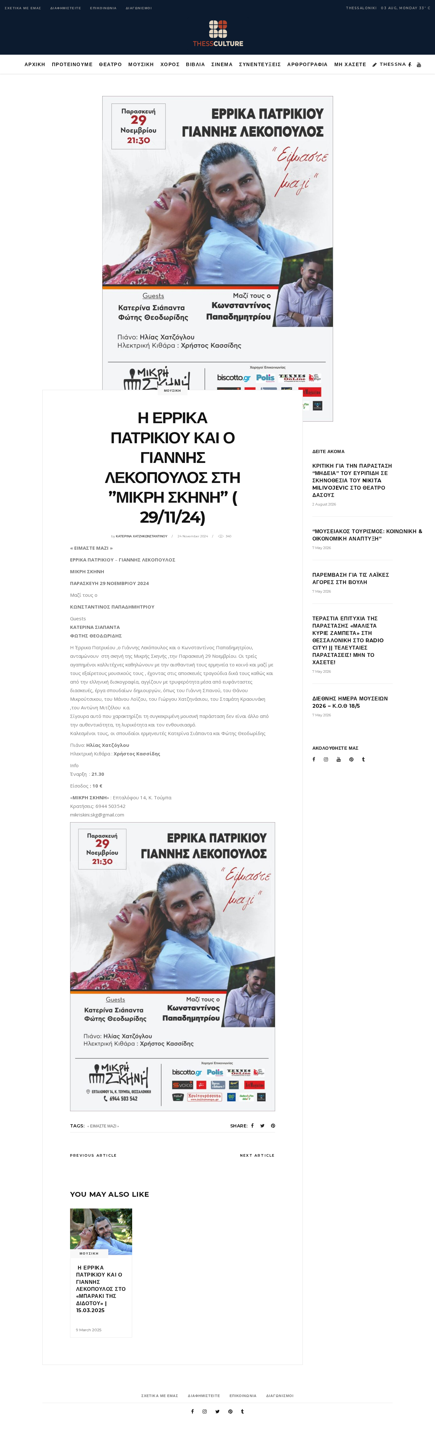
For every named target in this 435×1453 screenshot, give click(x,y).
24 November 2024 (193, 536)
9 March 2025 (88, 1329)
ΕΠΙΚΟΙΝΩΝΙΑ (103, 8)
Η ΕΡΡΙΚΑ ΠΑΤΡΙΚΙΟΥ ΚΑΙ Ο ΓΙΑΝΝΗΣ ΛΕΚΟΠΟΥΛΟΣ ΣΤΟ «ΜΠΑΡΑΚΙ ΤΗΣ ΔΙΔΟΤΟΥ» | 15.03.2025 (101, 1289)
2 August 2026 (324, 504)
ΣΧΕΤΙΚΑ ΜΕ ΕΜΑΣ (23, 8)
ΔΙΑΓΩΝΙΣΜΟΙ (139, 8)
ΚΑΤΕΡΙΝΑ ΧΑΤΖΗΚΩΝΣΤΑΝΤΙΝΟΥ (142, 536)
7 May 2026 (321, 548)
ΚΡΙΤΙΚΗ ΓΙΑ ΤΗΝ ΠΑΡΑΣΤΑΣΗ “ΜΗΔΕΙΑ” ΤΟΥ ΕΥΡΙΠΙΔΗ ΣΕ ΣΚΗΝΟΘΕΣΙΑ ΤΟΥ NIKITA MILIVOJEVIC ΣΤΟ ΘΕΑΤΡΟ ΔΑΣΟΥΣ (352, 480)
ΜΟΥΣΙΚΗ (172, 391)
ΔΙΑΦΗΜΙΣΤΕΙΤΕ (66, 8)
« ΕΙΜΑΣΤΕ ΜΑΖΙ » (103, 1126)
